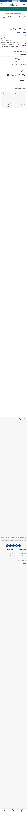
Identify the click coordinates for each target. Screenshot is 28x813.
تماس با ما (11, 556)
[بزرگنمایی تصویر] (22, 15)
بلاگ (12, 560)
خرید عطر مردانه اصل (21, 556)
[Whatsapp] (10, 545)
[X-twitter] (16, 545)
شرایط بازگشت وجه (22, 560)
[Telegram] (13, 545)
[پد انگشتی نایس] (7, 206)
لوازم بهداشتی (8, 13)
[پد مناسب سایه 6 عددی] (20, 206)
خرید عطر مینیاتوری (22, 553)
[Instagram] (19, 545)
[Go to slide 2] (13, 16)
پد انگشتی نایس (9, 213)
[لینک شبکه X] (16, 174)
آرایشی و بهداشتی (17, 13)
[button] (24, 16)
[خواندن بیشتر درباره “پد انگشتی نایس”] (3, 202)
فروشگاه (11, 553)
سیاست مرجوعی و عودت (21, 558)
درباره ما (11, 558)
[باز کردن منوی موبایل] (24, 4)
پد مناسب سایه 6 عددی (20, 213)
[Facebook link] (18, 174)
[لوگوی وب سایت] (13, 4)
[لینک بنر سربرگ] (13, 1)
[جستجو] (2, 8)
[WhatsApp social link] (14, 174)
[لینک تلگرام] (12, 174)
